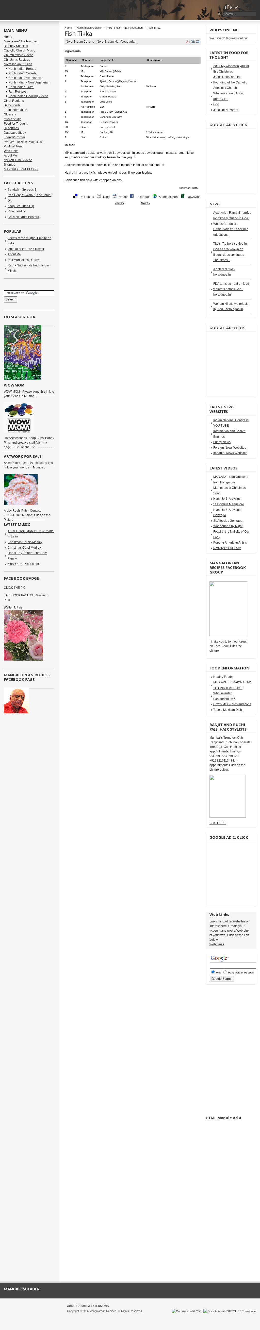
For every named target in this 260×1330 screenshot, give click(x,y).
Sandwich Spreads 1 (22, 189)
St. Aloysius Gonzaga (227, 521)
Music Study (12, 119)
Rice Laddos (16, 211)
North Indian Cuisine (89, 27)
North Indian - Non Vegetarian (124, 27)
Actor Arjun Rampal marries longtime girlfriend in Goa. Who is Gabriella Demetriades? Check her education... (232, 223)
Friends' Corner (14, 137)
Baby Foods (12, 105)
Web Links (11, 151)
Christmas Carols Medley (25, 542)
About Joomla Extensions (88, 1305)
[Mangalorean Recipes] (31, 10)
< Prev (119, 203)
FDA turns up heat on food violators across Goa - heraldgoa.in (231, 289)
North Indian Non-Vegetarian (116, 41)
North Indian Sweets (22, 73)
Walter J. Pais (13, 607)
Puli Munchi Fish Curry (23, 260)
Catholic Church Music (19, 50)
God (216, 104)
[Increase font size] (227, 7)
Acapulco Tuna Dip (21, 206)
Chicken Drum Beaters (23, 217)
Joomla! (72, 1315)
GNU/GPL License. (134, 1315)
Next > (145, 203)
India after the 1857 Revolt (26, 249)
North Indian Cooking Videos (28, 96)
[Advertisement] (132, 223)
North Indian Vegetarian (24, 78)
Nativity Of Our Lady (227, 548)
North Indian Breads (22, 69)
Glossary (10, 114)
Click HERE (217, 823)
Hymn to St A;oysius (226, 498)
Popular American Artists (230, 542)
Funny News (222, 442)
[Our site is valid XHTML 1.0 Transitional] (229, 1311)
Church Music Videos (18, 55)
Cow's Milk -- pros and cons (232, 704)
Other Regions (14, 101)
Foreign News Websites (229, 447)
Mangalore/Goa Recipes (21, 41)
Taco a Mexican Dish (227, 710)
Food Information (15, 110)
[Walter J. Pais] (23, 659)
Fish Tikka (78, 33)
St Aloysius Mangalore (228, 504)
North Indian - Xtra (21, 87)
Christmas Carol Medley (24, 547)
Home (68, 27)
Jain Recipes (17, 91)
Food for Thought (15, 123)
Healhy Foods (223, 677)
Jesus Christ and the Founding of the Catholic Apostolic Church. (230, 82)
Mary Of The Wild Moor (23, 564)
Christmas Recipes (17, 59)
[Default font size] (232, 7)
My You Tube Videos (18, 160)
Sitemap (9, 164)
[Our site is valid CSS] (187, 1311)
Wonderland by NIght (227, 526)
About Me (10, 155)
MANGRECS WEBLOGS (21, 169)
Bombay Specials (16, 46)
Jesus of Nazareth (225, 110)
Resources (11, 128)
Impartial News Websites (230, 453)
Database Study (15, 132)
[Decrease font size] (236, 7)
